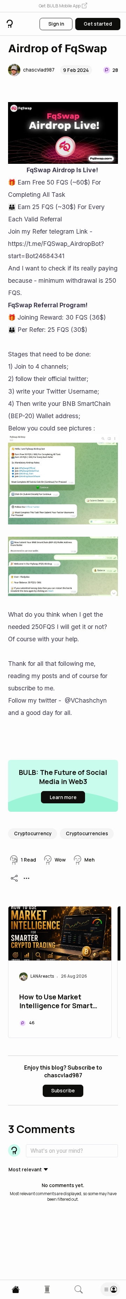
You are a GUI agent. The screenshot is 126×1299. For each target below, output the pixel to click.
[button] (63, 6)
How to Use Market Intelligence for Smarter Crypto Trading (59, 1001)
